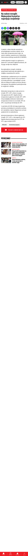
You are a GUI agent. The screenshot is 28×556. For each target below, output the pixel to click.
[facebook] (2, 28)
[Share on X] (10, 28)
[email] (13, 28)
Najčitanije (17, 554)
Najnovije (10, 554)
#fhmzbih (4, 124)
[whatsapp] (5, 28)
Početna (3, 554)
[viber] (8, 28)
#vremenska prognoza (14, 124)
